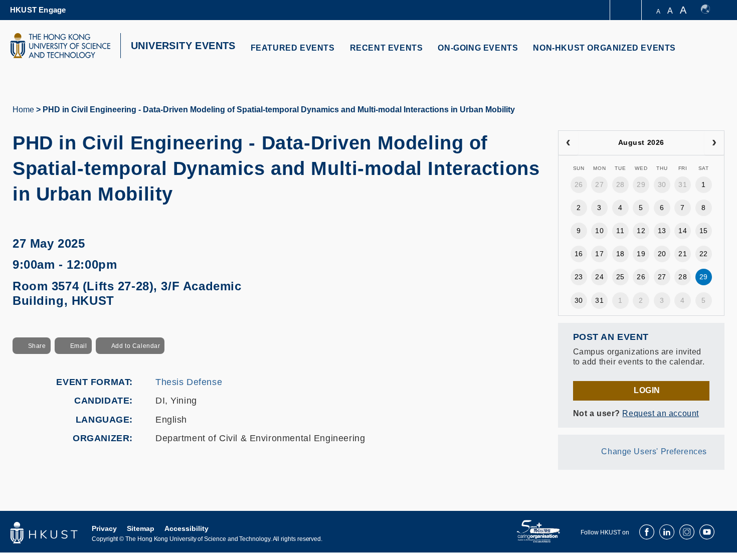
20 (662, 254)
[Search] (710, 54)
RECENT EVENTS (386, 48)
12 (641, 231)
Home (23, 109)
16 (579, 254)
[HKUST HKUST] (60, 45)
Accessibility (186, 528)
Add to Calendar (135, 345)
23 (579, 277)
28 (620, 184)
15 (703, 231)
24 (599, 277)
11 (620, 231)
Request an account (660, 413)
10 (599, 231)
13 (662, 231)
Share (37, 345)
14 (682, 231)
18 (620, 254)
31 (682, 184)
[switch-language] (710, 10)
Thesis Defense (188, 382)
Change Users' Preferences (654, 451)
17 (599, 254)
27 (599, 184)
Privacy (104, 528)
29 (641, 184)
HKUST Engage (38, 10)
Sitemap (140, 528)
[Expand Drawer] (626, 10)
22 (703, 254)
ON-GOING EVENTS (478, 48)
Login (647, 390)
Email (78, 345)
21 (682, 254)
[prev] (568, 143)
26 (579, 184)
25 (620, 277)
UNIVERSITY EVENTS (183, 45)
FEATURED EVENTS (293, 48)
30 (662, 184)
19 (641, 254)
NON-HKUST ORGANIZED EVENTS (604, 48)
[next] (714, 143)
